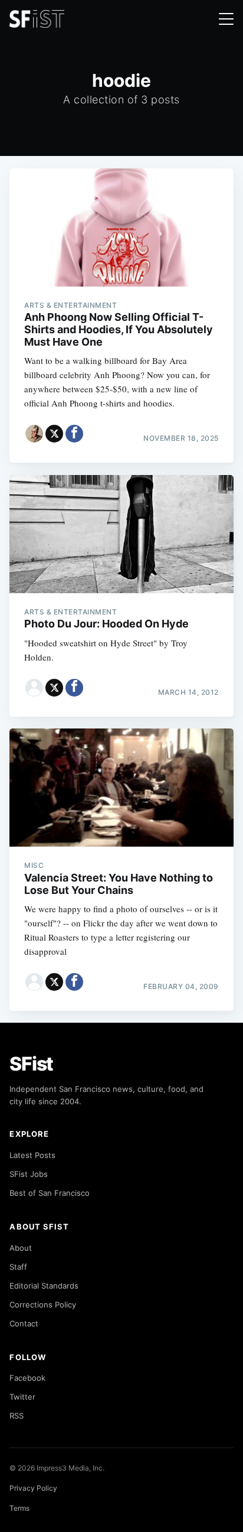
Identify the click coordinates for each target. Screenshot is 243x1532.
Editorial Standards (43, 1285)
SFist (31, 1063)
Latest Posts (32, 1155)
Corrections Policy (42, 1304)
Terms (19, 1508)
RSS (16, 1415)
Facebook (27, 1378)
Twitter (22, 1396)
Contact (23, 1323)
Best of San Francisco (49, 1193)
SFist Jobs (28, 1174)
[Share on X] (54, 434)
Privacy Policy (33, 1488)
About (20, 1248)
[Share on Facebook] (74, 434)
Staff (18, 1266)
